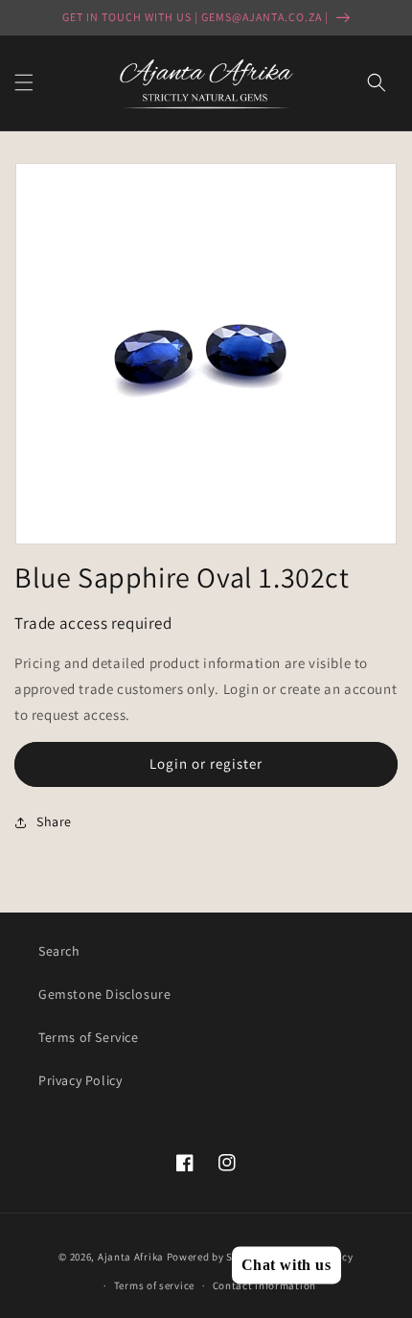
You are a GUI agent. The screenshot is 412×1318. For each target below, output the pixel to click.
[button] (24, 82)
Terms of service (154, 1285)
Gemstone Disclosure (104, 994)
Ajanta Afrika (131, 1255)
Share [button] (54, 821)
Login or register (206, 763)
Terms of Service (88, 1037)
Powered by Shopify (216, 1255)
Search (59, 951)
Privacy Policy (80, 1080)
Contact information (264, 1285)
